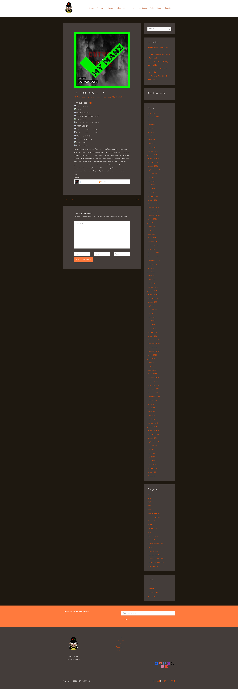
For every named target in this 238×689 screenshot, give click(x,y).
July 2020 (151, 359)
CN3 (91, 103)
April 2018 (151, 461)
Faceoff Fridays (153, 513)
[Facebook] (164, 663)
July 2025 (150, 132)
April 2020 (151, 370)
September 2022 (153, 260)
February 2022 (152, 287)
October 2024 (152, 166)
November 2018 (153, 434)
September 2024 (153, 170)
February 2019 (152, 423)
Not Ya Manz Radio (139, 8)
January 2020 (152, 381)
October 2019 (152, 393)
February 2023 (152, 242)
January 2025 (152, 155)
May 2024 (151, 185)
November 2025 (153, 117)
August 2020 (152, 355)
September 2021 (153, 306)
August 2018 (152, 446)
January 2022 (152, 291)
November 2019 (153, 389)
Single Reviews (152, 551)
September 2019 (153, 396)
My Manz (90, 97)
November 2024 (153, 162)
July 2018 (150, 449)
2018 (149, 494)
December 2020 (153, 340)
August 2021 (152, 310)
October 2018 (152, 438)
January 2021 (152, 336)
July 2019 (150, 404)
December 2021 (153, 295)
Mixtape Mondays (154, 521)
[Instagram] (168, 663)
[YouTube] (160, 663)
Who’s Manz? (121, 8)
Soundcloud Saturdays (103, 97)
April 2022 (151, 279)
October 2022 (152, 257)
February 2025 (152, 151)
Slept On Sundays (154, 555)
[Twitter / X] (172, 663)
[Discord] (156, 663)
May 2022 (151, 276)
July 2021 (150, 313)
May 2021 (151, 321)
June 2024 (151, 181)
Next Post (136, 200)
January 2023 (152, 245)
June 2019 (151, 408)
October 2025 (152, 121)
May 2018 (151, 457)
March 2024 (151, 192)
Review (149, 547)
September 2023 (153, 215)
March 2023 (151, 238)
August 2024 (152, 174)
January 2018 (152, 472)
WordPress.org (152, 596)
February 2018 (152, 468)
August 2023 (152, 219)
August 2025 (152, 128)
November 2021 (153, 298)
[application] (104, 8)
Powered (156, 681)
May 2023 (151, 230)
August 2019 (152, 400)
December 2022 (153, 249)
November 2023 (153, 208)
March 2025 (151, 147)
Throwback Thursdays (155, 562)
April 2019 (151, 415)
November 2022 (153, 253)
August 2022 (152, 264)
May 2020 (151, 366)
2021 (149, 506)
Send (126, 619)
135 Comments (79, 97)
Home (91, 8)
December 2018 (153, 431)
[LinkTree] (166, 666)
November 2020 (153, 344)
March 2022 (151, 283)
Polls (151, 8)
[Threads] (162, 666)
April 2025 (151, 143)
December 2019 (153, 385)
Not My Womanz (153, 540)
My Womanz (152, 528)
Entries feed (151, 589)
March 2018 (151, 464)
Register (119, 647)
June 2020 (151, 363)
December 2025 (153, 113)
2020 (149, 502)
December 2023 (153, 204)
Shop (159, 8)
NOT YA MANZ (69, 14)
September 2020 (153, 351)
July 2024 (150, 177)
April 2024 (151, 189)
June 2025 (151, 136)
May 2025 (151, 140)
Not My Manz (152, 536)
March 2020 (152, 374)
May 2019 (151, 412)
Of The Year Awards (155, 544)
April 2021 (151, 325)
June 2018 (151, 453)
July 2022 (150, 268)
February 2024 (152, 196)
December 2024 (153, 159)
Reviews (100, 8)
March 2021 (151, 328)
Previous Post (69, 200)
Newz (149, 532)
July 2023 (150, 223)
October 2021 (152, 302)
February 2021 (152, 332)
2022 (149, 510)
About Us (167, 8)
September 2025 (153, 124)
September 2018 (153, 442)
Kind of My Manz (153, 517)
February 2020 (153, 378)
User (119, 650)
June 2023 (151, 227)
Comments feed (153, 592)
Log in (149, 585)
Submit (110, 8)
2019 (149, 498)
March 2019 (151, 419)
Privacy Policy (119, 644)
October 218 (151, 476)
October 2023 (152, 211)
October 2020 (152, 347)
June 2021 (151, 317)
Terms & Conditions (119, 641)
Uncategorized (152, 566)
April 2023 (151, 234)
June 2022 (151, 272)
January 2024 (152, 200)
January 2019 (152, 427)
